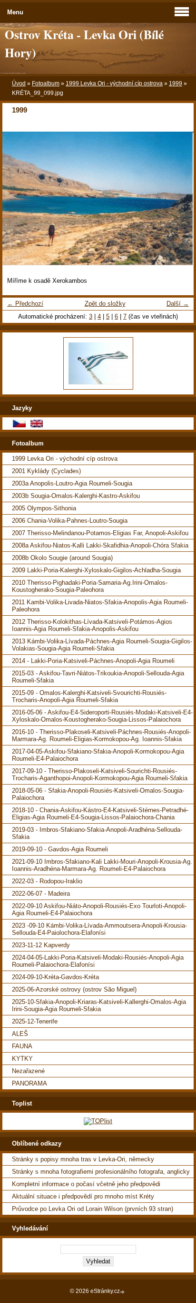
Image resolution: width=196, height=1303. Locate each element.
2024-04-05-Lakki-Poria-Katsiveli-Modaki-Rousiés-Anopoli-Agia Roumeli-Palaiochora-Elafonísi (98, 961)
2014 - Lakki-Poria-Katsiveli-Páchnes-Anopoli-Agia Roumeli (93, 660)
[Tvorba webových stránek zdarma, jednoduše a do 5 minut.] (123, 1292)
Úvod (19, 83)
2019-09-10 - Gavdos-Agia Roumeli (60, 849)
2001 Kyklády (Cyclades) (46, 471)
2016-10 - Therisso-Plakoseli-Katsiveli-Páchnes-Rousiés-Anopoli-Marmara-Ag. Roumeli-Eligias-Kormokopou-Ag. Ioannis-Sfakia (101, 735)
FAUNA (22, 1046)
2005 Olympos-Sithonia (44, 508)
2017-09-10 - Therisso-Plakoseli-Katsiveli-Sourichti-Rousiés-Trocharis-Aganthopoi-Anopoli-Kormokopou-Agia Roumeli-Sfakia (99, 774)
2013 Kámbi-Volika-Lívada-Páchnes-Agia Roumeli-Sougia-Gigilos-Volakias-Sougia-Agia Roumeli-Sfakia (102, 645)
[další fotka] (178, 198)
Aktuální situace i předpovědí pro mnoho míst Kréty (83, 1196)
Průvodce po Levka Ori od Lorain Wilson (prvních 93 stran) (92, 1208)
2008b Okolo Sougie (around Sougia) (62, 557)
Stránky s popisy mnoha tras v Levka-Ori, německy (83, 1159)
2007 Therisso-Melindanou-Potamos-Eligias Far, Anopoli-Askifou (100, 533)
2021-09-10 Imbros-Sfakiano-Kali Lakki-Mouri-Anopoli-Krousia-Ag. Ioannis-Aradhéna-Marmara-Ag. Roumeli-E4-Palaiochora (102, 865)
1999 (175, 83)
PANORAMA (29, 1083)
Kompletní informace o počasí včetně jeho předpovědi (86, 1184)
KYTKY (22, 1058)
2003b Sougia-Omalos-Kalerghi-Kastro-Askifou (76, 495)
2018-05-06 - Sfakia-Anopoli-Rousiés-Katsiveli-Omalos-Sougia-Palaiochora (98, 794)
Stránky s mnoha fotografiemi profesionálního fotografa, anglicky (101, 1171)
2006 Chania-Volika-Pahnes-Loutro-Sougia (69, 520)
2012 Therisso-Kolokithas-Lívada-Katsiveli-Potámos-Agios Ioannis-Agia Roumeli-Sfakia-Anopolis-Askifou (92, 625)
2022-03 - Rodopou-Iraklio (47, 881)
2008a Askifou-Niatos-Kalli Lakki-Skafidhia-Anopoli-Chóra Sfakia (100, 545)
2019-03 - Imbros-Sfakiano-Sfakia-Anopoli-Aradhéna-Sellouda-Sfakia (97, 833)
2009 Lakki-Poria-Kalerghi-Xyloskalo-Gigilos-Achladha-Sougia (96, 570)
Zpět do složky (105, 303)
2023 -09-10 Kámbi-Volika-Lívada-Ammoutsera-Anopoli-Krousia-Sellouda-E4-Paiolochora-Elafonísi (99, 929)
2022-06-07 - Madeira (41, 893)
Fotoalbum (45, 83)
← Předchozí (25, 303)
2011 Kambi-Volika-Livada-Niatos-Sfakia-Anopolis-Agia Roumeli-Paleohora (100, 606)
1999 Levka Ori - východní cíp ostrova (114, 83)
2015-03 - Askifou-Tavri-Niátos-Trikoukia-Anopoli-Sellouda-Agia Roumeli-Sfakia (98, 677)
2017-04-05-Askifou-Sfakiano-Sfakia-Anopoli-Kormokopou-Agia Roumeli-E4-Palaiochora (98, 755)
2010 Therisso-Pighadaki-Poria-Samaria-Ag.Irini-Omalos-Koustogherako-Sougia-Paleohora (89, 586)
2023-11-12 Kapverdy (41, 945)
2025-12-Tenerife (35, 1021)
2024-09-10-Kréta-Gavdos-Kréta (55, 977)
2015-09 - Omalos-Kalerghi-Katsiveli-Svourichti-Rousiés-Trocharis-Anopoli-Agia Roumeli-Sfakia (89, 696)
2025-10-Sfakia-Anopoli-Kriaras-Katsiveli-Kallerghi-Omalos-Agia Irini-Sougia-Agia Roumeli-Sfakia (99, 1005)
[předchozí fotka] (18, 198)
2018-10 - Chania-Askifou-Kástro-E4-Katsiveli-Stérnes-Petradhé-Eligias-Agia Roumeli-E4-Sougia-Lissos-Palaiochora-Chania (100, 814)
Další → (178, 303)
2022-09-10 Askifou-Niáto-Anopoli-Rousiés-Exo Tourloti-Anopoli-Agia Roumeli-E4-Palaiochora (99, 909)
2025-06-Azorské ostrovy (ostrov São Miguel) (74, 989)
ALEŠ (20, 1033)
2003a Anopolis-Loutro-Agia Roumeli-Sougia (72, 483)
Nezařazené (28, 1071)
